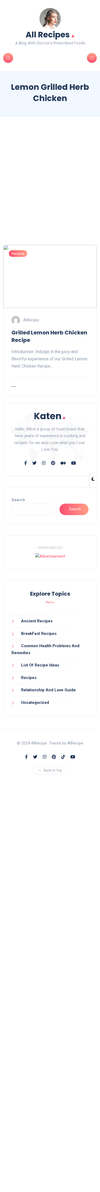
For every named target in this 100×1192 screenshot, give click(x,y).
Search (18, 499)
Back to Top (53, 770)
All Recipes (50, 34)
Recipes (18, 254)
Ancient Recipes (37, 621)
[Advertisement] (50, 186)
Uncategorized (35, 702)
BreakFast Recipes (39, 633)
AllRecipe (31, 320)
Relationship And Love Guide (48, 690)
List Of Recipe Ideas (40, 665)
